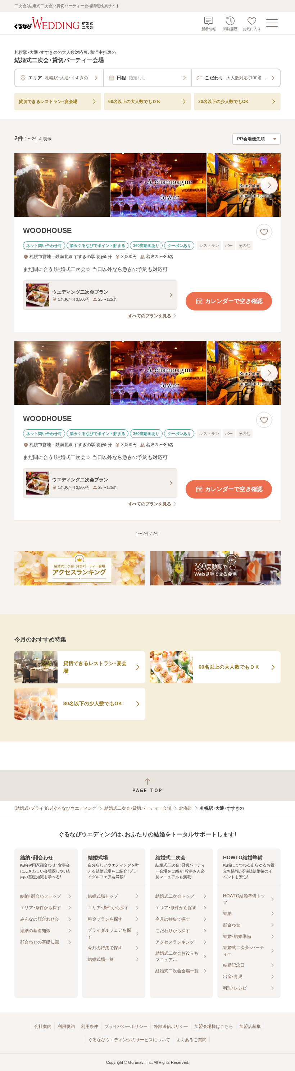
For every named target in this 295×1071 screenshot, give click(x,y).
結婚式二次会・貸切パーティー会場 (137, 808)
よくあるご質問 (191, 1039)
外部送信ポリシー (171, 1026)
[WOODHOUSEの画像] (147, 185)
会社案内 (42, 1026)
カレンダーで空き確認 (234, 301)
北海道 (185, 808)
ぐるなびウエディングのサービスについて (129, 1039)
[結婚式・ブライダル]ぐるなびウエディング (55, 808)
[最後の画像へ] (269, 185)
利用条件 (89, 1026)
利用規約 (66, 1026)
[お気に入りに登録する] (264, 232)
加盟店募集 (250, 1026)
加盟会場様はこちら (213, 1026)
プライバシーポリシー (126, 1026)
